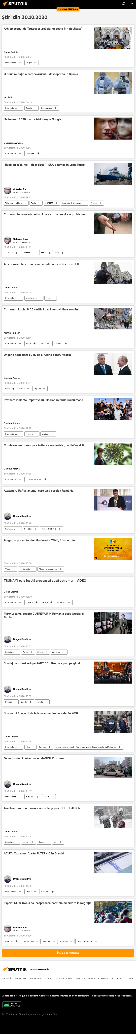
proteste (45, 434)
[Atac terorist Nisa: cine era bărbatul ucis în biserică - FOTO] (113, 273)
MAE (42, 343)
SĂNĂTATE (10, 529)
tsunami (29, 602)
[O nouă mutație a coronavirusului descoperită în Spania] (113, 83)
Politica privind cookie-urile (105, 995)
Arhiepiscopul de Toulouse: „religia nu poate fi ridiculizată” (43, 29)
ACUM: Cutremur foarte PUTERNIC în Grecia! (34, 853)
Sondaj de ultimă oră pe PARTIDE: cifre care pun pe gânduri (43, 663)
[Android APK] (11, 1005)
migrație (64, 941)
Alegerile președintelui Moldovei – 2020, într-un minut (40, 540)
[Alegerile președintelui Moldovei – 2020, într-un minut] (113, 549)
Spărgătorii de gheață (71, 203)
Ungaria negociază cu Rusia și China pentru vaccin (37, 355)
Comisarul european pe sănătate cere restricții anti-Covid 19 (44, 445)
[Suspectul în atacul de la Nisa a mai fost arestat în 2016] (113, 722)
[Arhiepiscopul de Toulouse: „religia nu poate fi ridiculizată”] (113, 38)
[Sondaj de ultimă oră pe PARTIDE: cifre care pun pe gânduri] (113, 673)
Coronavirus (46, 108)
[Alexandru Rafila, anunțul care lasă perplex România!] (113, 499)
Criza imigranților (85, 941)
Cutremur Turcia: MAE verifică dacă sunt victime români (41, 309)
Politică (8, 702)
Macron (29, 434)
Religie (29, 62)
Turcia (28, 343)
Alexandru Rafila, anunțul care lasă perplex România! (39, 490)
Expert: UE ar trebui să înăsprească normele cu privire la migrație (48, 903)
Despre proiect (9, 995)
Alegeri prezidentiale (48, 569)
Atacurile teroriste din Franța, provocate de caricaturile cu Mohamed (86, 747)
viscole (41, 842)
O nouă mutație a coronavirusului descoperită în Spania (41, 74)
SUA (57, 252)
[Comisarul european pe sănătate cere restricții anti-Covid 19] (113, 454)
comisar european (34, 479)
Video (7, 569)
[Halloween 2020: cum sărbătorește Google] (113, 129)
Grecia (45, 602)
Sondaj (24, 702)
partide (39, 702)
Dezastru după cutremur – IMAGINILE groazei (34, 758)
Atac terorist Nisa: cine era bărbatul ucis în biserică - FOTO (43, 264)
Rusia (33, 203)
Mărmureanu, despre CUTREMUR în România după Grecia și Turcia (44, 615)
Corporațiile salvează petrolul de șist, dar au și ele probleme (44, 214)
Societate (28, 529)
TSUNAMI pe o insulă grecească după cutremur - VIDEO (45, 581)
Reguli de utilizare (28, 995)
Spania (29, 108)
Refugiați (47, 941)
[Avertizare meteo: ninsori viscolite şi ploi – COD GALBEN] (113, 817)
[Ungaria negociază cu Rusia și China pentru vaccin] (113, 364)
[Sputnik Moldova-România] (16, 6)
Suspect (42, 747)
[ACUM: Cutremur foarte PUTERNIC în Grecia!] (113, 862)
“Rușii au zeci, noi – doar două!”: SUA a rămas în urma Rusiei (45, 165)
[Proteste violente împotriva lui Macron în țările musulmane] (113, 409)
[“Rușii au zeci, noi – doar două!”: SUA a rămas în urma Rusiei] (113, 174)
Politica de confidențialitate (75, 995)
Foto (130, 978)
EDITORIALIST (105, 978)
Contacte (44, 995)
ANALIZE (49, 203)
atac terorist (31, 298)
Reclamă (54, 995)
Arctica (94, 203)
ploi (55, 842)
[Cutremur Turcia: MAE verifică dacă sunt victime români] (113, 318)
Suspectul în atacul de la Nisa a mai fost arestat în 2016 (41, 713)
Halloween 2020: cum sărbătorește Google (32, 119)
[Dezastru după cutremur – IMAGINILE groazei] (113, 767)
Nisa (48, 298)
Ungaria (37, 388)
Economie (27, 252)
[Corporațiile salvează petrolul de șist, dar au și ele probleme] (113, 223)
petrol (43, 252)
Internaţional (11, 62)
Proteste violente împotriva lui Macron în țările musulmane (43, 400)
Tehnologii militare (13, 203)
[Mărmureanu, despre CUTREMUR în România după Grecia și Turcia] (113, 623)
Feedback (126, 995)
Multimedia (25, 569)
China (22, 388)
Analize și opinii (85, 978)
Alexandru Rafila (49, 529)
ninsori (26, 842)
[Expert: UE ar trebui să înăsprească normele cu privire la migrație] (113, 912)
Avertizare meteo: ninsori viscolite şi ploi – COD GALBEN (42, 808)
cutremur (58, 343)
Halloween (30, 153)
